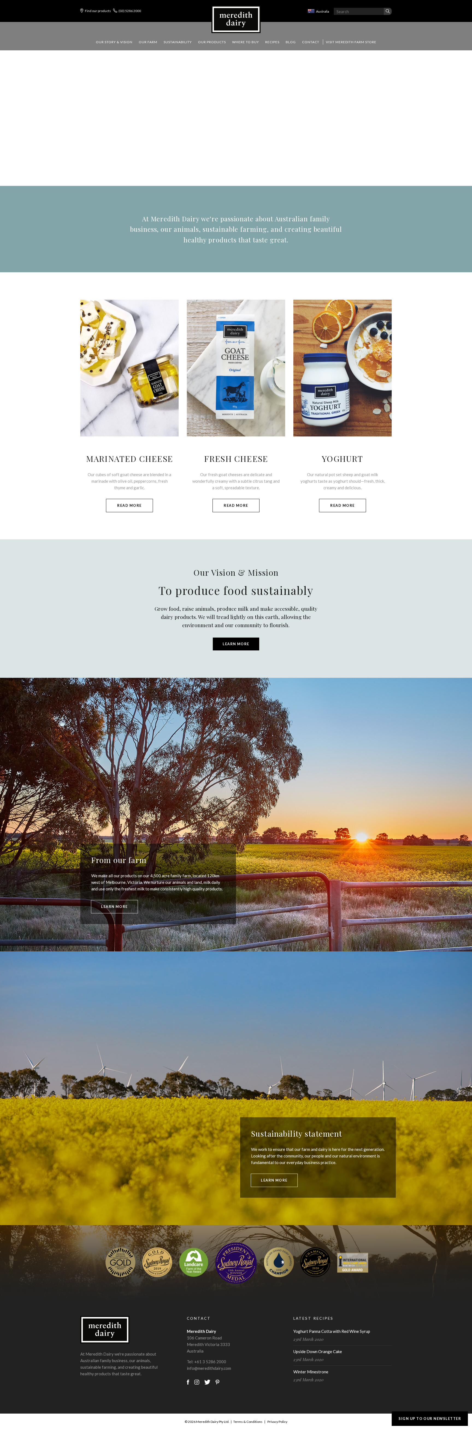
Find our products (98, 11)
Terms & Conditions (247, 1422)
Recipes (272, 42)
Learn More (236, 644)
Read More (129, 505)
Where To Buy (245, 42)
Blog (291, 42)
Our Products (212, 42)
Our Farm (148, 42)
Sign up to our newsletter (430, 1418)
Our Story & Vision (114, 42)
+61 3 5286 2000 (210, 1361)
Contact (310, 42)
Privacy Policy (277, 1422)
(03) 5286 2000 (130, 11)
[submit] (388, 11)
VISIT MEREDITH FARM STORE (351, 42)
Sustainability (178, 42)
